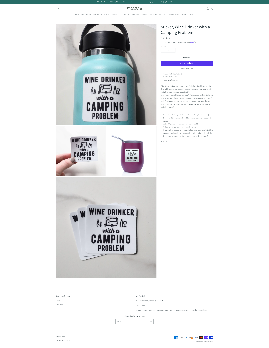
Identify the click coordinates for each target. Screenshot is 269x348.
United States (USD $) (63, 340)
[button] (58, 8)
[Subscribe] (151, 321)
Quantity (163, 46)
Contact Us (59, 304)
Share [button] (165, 141)
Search (58, 301)
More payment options (187, 68)
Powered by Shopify (208, 341)
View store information (170, 80)
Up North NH (200, 341)
